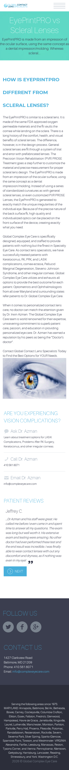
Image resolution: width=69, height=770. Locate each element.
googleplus (35, 626)
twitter (8, 626)
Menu (59, 5)
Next (19, 571)
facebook (22, 626)
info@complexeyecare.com (20, 484)
